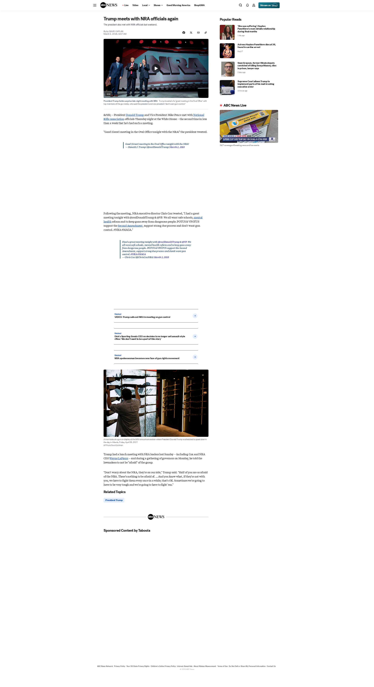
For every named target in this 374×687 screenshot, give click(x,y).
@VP (184, 241)
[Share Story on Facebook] (184, 32)
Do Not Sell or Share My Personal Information (247, 666)
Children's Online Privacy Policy (163, 666)
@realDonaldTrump (169, 241)
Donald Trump (135, 115)
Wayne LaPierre (118, 458)
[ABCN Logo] (108, 5)
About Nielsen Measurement (205, 666)
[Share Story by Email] (198, 32)
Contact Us (271, 666)
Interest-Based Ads (184, 666)
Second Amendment (130, 225)
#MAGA (141, 254)
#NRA (133, 254)
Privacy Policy (119, 666)
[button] (95, 5)
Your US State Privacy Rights (137, 666)
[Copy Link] (205, 32)
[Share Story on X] (191, 32)
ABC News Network (105, 666)
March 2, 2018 (177, 146)
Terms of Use (222, 666)
